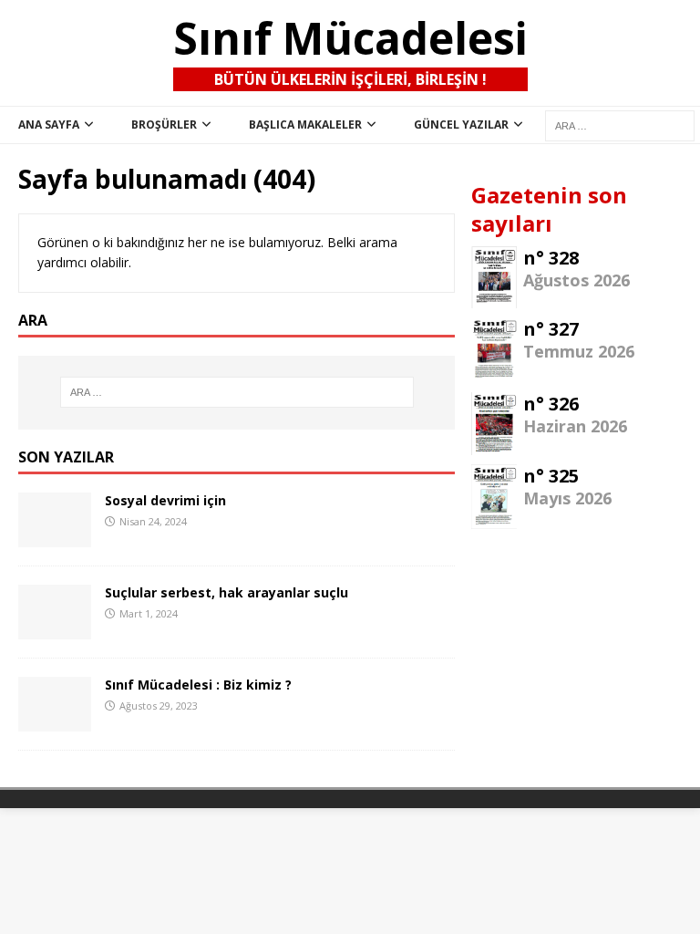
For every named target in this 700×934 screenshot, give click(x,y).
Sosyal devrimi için (165, 500)
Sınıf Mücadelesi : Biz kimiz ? (198, 684)
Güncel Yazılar (461, 124)
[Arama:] (236, 392)
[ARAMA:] (620, 125)
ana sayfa (48, 124)
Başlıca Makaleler (305, 124)
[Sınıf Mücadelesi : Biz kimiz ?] (54, 721)
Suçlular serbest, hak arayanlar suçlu (226, 592)
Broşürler (164, 124)
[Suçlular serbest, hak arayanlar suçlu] (54, 629)
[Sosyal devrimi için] (54, 536)
